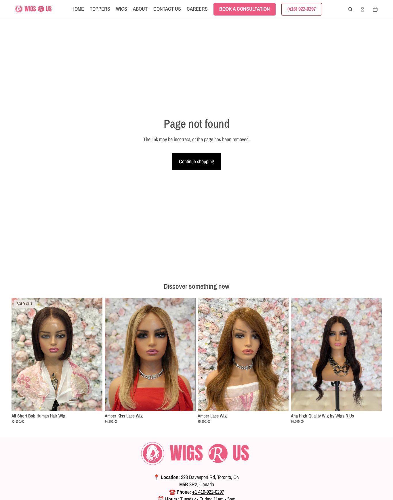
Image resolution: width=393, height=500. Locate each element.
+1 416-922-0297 (208, 491)
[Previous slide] (20, 354)
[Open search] (350, 9)
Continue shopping (196, 161)
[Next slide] (93, 354)
